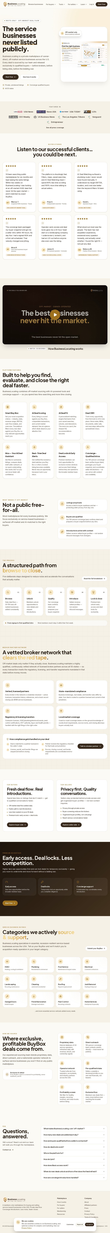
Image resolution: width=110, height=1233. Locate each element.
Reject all (80, 1224)
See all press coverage (55, 127)
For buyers (50, 4)
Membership (61, 1211)
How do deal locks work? (54, 1147)
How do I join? (49, 1159)
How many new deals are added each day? (61, 1135)
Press (86, 1208)
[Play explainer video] (55, 314)
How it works (61, 1202)
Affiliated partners (90, 1205)
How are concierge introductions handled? (61, 1177)
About (86, 1202)
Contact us (7, 1150)
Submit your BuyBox (95, 948)
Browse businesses (35, 4)
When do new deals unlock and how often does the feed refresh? (70, 1171)
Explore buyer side (16, 825)
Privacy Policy (89, 1214)
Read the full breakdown (93, 578)
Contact (87, 1211)
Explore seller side (70, 825)
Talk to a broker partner (89, 746)
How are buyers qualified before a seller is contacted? (66, 1141)
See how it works (29, 77)
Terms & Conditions (91, 1217)
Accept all (89, 1224)
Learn (83, 4)
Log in (91, 4)
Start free (101, 4)
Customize (70, 1224)
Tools (61, 4)
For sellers (72, 4)
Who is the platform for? (53, 1153)
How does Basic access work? (56, 1165)
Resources (61, 1214)
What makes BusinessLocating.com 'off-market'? (64, 1128)
